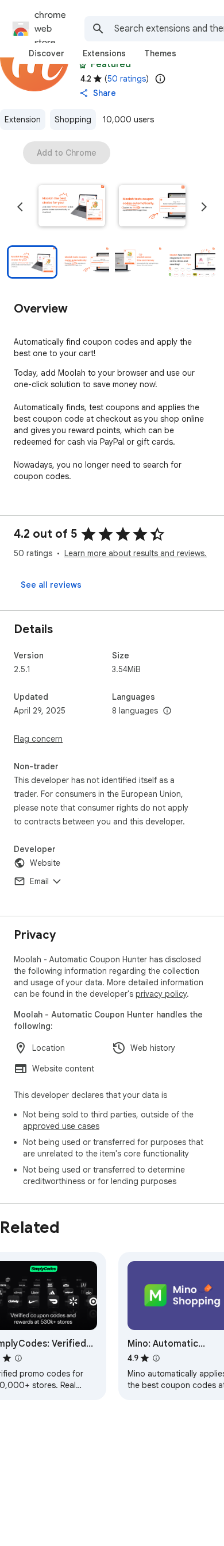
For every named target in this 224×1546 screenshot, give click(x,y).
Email (39, 881)
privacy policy (161, 994)
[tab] (47, 53)
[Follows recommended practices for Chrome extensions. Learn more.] (82, 64)
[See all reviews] (51, 585)
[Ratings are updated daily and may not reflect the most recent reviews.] (160, 78)
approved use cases (61, 1126)
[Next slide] (203, 206)
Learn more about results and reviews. (135, 553)
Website (45, 863)
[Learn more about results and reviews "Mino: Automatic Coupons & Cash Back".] (156, 1358)
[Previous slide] (20, 206)
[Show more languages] (167, 711)
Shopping (73, 119)
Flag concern (38, 739)
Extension (23, 119)
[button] (72, 206)
